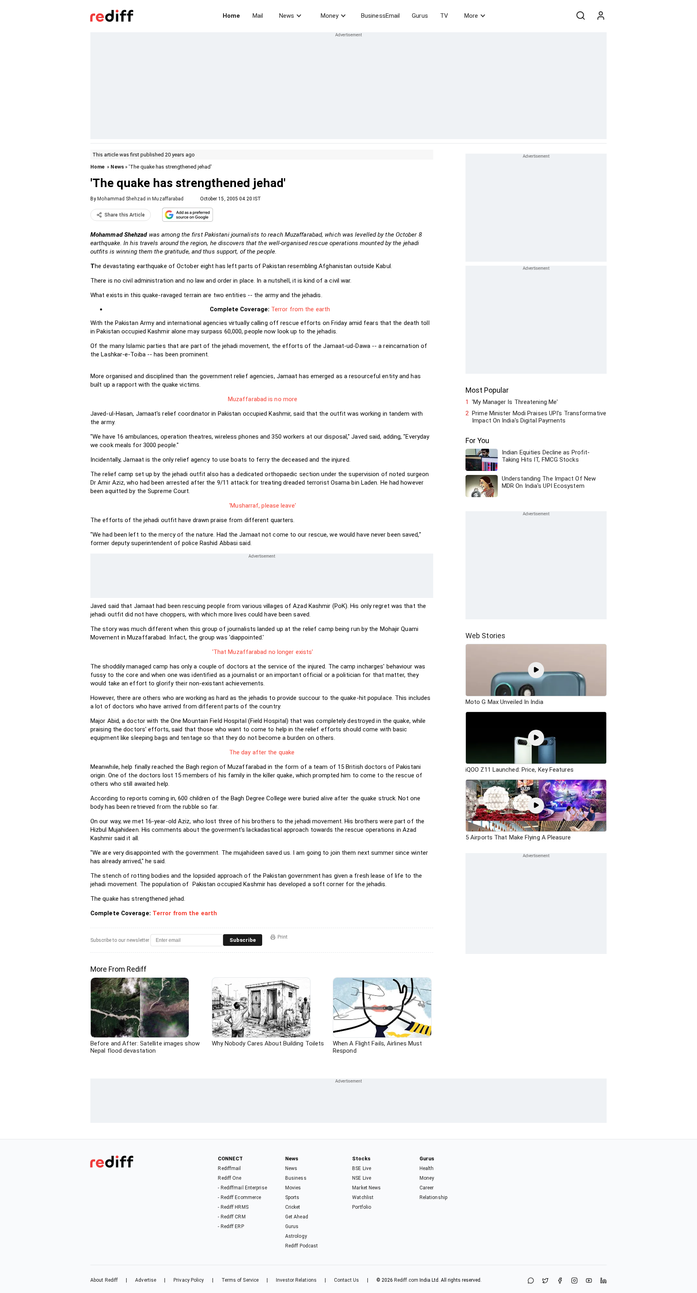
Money (329, 15)
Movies (293, 1188)
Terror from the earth (300, 309)
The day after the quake (261, 752)
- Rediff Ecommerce (239, 1197)
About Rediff (104, 1280)
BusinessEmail (380, 15)
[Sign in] (601, 15)
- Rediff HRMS (233, 1207)
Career (426, 1188)
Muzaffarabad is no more (262, 399)
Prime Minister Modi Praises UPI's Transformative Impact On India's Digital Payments (539, 417)
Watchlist (363, 1197)
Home (231, 15)
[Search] (580, 15)
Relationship (433, 1197)
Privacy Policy (188, 1280)
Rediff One (229, 1178)
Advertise (145, 1280)
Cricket (293, 1207)
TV (444, 15)
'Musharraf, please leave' (262, 505)
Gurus (420, 15)
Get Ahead (296, 1217)
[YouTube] (589, 1281)
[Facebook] (560, 1281)
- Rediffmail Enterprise (242, 1188)
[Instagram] (574, 1281)
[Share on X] (545, 1281)
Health (426, 1168)
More (471, 15)
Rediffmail (229, 1168)
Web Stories (485, 635)
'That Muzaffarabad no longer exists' (262, 652)
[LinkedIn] (603, 1281)
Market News (366, 1188)
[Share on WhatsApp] (531, 1281)
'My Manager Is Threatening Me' (515, 402)
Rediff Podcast (301, 1246)
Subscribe (243, 940)
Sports (292, 1197)
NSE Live (361, 1178)
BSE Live (361, 1168)
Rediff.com (406, 1280)
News (286, 15)
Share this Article (124, 215)
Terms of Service (240, 1280)
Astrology (296, 1236)
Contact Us (346, 1280)
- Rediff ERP (231, 1226)
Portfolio (361, 1207)
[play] (536, 670)
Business (296, 1178)
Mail (258, 15)
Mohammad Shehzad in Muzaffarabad (140, 199)
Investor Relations (296, 1280)
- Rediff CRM (231, 1217)
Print (283, 937)
